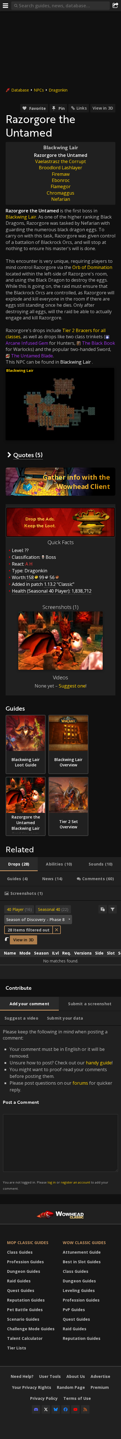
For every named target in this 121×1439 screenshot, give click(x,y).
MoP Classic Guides (27, 1242)
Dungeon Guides (23, 1271)
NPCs (39, 90)
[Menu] (5, 5)
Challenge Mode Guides (31, 1328)
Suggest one (72, 686)
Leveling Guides (79, 1290)
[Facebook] (65, 1409)
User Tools (50, 1376)
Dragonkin (58, 90)
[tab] (19, 864)
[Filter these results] (112, 909)
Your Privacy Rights (31, 1387)
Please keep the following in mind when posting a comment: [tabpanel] (58, 1110)
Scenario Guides (23, 1319)
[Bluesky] (55, 1409)
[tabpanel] (60, 940)
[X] (46, 1409)
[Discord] (36, 1409)
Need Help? (22, 1376)
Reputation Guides (26, 1300)
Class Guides (20, 1252)
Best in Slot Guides (82, 1261)
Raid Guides (19, 1281)
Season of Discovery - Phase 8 (35, 919)
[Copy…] (102, 909)
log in (52, 1182)
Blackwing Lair (21, 217)
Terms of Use (77, 1398)
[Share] (115, 5)
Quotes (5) (28, 454)
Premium (100, 1387)
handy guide (99, 1063)
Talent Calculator (24, 1338)
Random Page (71, 1387)
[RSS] (85, 1409)
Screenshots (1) (60, 607)
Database (20, 90)
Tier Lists (16, 1348)
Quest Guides (20, 1290)
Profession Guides (25, 1261)
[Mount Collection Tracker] (60, 482)
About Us (75, 1376)
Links (82, 108)
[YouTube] (75, 1409)
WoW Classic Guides (84, 1242)
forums (80, 1083)
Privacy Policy (44, 1398)
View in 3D (103, 108)
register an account (75, 1182)
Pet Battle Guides (25, 1309)
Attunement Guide (82, 1252)
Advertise (100, 1376)
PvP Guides (74, 1309)
